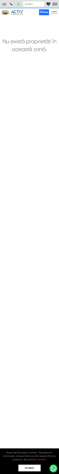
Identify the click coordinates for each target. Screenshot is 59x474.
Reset (54, 12)
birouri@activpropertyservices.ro (4, 2)
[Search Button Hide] (41, 4)
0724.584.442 (11, 2)
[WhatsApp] (53, 468)
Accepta (29, 468)
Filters (44, 12)
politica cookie (37, 459)
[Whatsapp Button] (18, 4)
